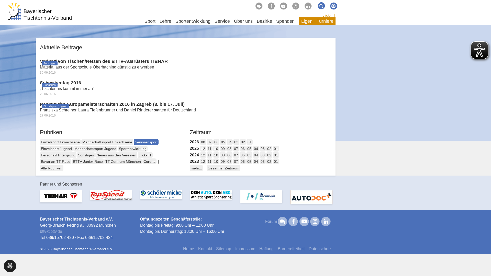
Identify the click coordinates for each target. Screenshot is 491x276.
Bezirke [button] (264, 21)
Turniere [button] (325, 21)
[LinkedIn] (308, 6)
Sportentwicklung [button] (192, 21)
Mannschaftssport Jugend (95, 149)
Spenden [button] (285, 21)
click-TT (329, 15)
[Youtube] (283, 6)
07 (210, 142)
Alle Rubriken (51, 168)
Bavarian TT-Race (55, 161)
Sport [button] (149, 21)
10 (216, 149)
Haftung (266, 249)
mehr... (196, 168)
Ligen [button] (307, 21)
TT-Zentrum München (123, 161)
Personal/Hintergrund (58, 155)
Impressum (245, 249)
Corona (149, 161)
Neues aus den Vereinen (116, 155)
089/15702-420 (60, 237)
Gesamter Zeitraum (223, 168)
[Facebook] (271, 6)
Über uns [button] (243, 21)
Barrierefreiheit (291, 249)
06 (216, 142)
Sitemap (223, 249)
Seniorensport (146, 142)
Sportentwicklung (133, 149)
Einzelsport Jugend (56, 149)
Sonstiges (86, 155)
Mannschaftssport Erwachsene (107, 142)
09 (223, 149)
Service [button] (222, 21)
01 (250, 142)
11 (209, 149)
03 (236, 142)
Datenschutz (320, 249)
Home (188, 249)
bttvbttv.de (51, 231)
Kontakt (205, 249)
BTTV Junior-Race (88, 161)
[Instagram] (295, 6)
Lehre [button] (165, 21)
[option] (61, 199)
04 (230, 142)
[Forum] (259, 6)
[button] (10, 265)
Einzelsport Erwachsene (60, 142)
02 (243, 142)
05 (223, 142)
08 (203, 142)
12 (203, 149)
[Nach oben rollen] (481, 262)
